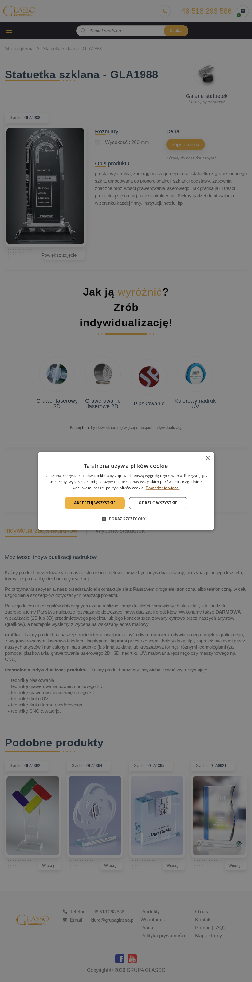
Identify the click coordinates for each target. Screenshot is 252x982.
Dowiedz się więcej (162, 487)
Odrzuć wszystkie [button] (158, 502)
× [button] (207, 458)
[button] (125, 519)
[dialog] (126, 491)
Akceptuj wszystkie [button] (95, 502)
